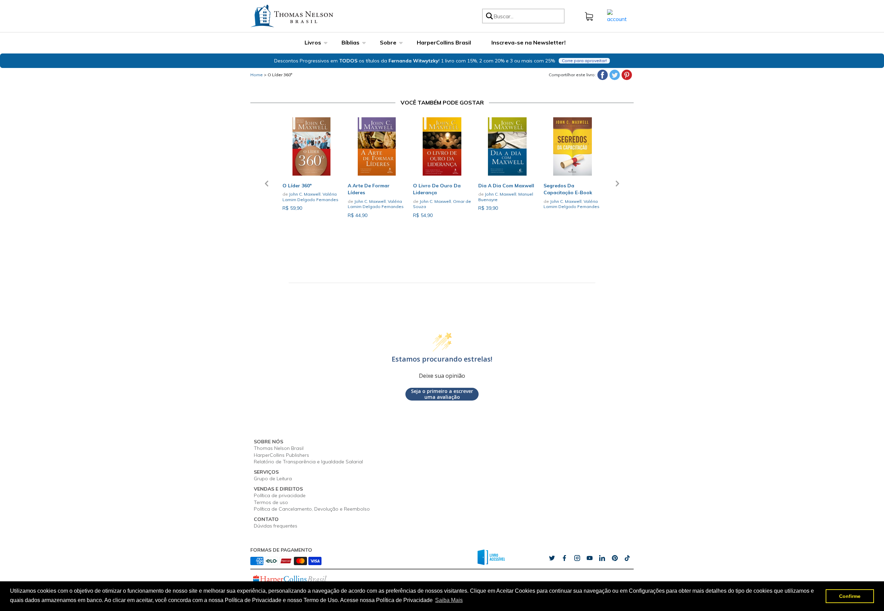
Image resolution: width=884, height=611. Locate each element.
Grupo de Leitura (273, 478)
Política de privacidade (280, 495)
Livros (313, 42)
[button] (266, 187)
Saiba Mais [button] (449, 600)
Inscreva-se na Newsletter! (528, 42)
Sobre (388, 42)
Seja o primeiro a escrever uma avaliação (442, 394)
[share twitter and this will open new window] (551, 558)
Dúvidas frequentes (275, 526)
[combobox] (527, 16)
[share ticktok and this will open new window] (614, 558)
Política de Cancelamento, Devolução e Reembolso (312, 509)
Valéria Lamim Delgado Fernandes (310, 196)
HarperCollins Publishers (281, 455)
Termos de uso (271, 502)
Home (256, 74)
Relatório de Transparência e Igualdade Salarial (308, 462)
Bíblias (350, 42)
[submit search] (488, 16)
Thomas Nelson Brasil (279, 448)
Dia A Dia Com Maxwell (506, 186)
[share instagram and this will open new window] (577, 558)
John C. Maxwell (304, 194)
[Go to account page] (617, 15)
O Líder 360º (280, 74)
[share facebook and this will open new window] (564, 558)
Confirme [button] (850, 596)
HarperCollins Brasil (444, 42)
